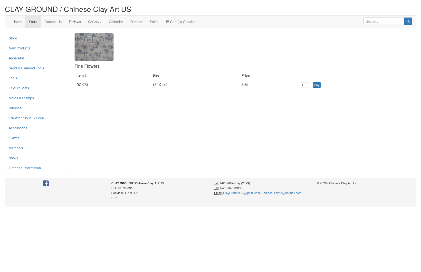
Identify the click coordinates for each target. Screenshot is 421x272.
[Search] (408, 21)
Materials (16, 147)
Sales (154, 21)
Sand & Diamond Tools (26, 68)
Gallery (93, 21)
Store (33, 21)
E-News (75, 21)
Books (13, 157)
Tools (13, 77)
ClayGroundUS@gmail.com (241, 193)
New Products (19, 48)
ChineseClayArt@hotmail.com (281, 193)
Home (17, 21)
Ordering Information (25, 167)
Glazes (14, 137)
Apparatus (17, 58)
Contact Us (53, 21)
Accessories (18, 127)
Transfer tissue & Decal (27, 117)
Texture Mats (19, 87)
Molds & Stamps (21, 97)
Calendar (116, 21)
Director (136, 21)
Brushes (15, 107)
